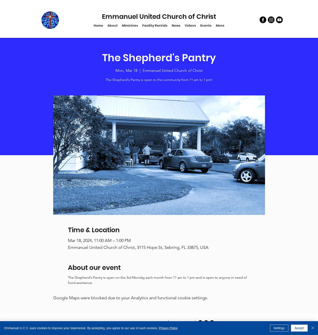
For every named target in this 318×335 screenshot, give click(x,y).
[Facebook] (263, 19)
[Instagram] (271, 19)
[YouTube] (279, 19)
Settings (279, 328)
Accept (299, 328)
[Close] (312, 328)
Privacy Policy (168, 328)
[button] (130, 25)
